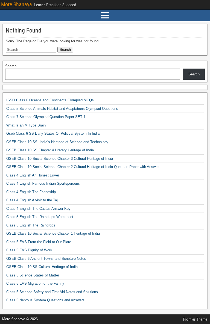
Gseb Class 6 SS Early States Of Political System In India (53, 133)
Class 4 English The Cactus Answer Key (38, 209)
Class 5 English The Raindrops (30, 225)
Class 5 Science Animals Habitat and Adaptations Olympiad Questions (62, 109)
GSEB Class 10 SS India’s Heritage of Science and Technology (57, 142)
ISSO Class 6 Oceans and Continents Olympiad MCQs (50, 100)
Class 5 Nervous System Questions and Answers (45, 300)
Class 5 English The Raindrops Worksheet (39, 217)
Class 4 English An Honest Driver (32, 175)
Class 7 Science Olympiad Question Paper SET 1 (45, 117)
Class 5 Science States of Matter (32, 275)
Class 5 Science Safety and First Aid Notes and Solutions (52, 292)
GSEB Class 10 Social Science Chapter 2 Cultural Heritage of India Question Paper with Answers (83, 167)
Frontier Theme (195, 319)
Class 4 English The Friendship (31, 192)
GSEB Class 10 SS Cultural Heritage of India (42, 267)
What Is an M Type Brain (26, 125)
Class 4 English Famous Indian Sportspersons (43, 183)
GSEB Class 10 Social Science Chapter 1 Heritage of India (53, 233)
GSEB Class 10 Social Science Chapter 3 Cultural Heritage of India (59, 159)
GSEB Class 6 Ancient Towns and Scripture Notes (46, 259)
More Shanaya (16, 4)
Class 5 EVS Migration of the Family (35, 283)
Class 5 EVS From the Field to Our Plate (38, 242)
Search (10, 66)
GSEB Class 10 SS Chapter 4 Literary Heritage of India (50, 150)
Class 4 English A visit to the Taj (32, 200)
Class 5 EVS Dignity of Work (29, 250)
